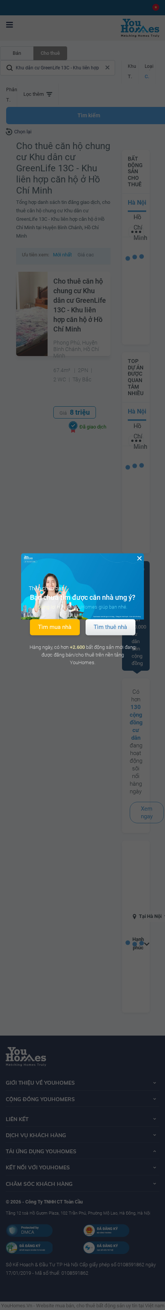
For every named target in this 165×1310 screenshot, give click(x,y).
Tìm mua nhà (54, 627)
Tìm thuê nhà (110, 627)
